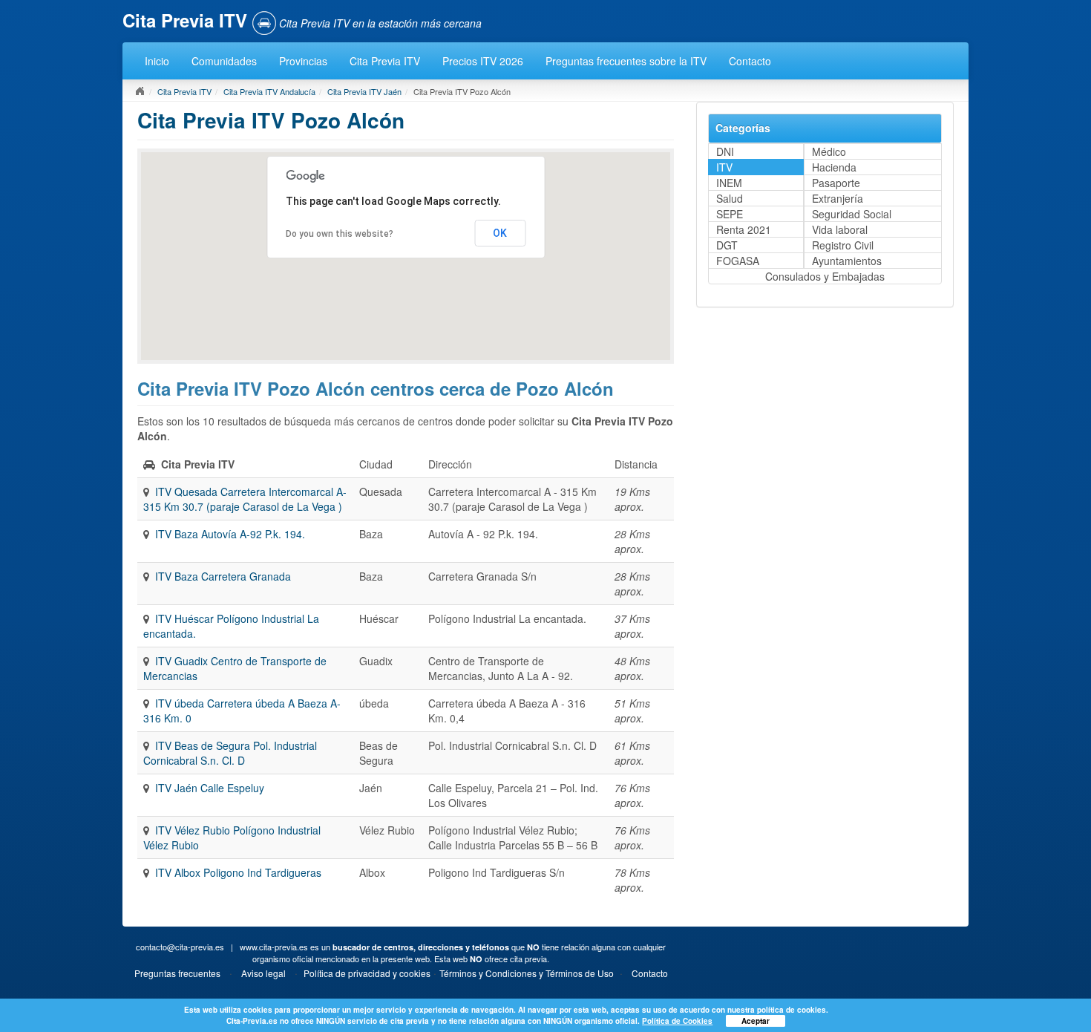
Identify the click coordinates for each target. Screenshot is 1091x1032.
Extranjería (837, 198)
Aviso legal (263, 973)
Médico (829, 151)
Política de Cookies (677, 1021)
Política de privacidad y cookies (367, 973)
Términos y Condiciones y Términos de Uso (526, 973)
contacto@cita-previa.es (180, 947)
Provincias (303, 60)
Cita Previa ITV (385, 60)
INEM (729, 182)
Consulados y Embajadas (825, 276)
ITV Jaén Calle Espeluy (209, 787)
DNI (725, 151)
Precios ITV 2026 (482, 60)
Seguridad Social (851, 213)
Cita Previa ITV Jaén (364, 91)
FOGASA (737, 260)
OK (500, 233)
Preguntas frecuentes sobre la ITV (626, 60)
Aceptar (755, 1021)
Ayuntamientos (847, 260)
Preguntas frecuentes (177, 973)
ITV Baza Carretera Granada (223, 576)
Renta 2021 (743, 229)
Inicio (157, 60)
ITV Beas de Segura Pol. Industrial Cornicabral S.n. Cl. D (230, 753)
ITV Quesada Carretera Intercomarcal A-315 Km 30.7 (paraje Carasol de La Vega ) (245, 499)
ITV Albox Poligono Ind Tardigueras (238, 872)
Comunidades (224, 60)
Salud (729, 198)
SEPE (729, 213)
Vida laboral (840, 229)
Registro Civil (843, 245)
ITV (724, 167)
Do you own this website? (339, 234)
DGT (727, 245)
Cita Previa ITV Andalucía (269, 91)
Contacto (750, 60)
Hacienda (834, 167)
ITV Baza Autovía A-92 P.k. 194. (230, 533)
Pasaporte (836, 182)
